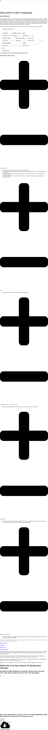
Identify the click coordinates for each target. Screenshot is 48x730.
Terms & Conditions (4, 649)
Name (1, 719)
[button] (24, 113)
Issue (1, 290)
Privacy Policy (3, 647)
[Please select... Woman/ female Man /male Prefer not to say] (26, 45)
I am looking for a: (3, 168)
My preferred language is (5, 634)
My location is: (3, 519)
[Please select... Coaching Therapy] (6, 35)
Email (1, 720)
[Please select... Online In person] (14, 35)
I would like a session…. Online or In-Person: (9, 404)
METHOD (2, 645)
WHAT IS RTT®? (4, 643)
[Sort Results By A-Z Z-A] (6, 50)
